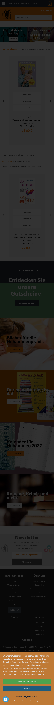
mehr (27, 688)
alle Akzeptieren (27, 681)
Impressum (17, 701)
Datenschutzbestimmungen (31, 701)
